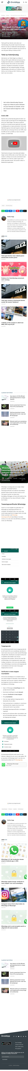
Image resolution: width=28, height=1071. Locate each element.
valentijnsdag (9, 205)
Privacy (10, 809)
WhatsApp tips (19, 760)
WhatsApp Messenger (12, 764)
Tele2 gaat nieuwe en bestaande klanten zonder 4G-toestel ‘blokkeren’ (13, 301)
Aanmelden (4, 1059)
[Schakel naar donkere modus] (24, 2)
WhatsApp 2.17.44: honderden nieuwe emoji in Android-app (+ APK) (12, 860)
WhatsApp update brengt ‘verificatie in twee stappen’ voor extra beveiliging (12, 882)
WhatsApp (20, 809)
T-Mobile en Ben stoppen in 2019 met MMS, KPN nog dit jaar (12, 323)
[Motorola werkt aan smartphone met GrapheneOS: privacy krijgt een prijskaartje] (5, 423)
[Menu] (2, 2)
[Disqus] (14, 349)
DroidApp (3, 15)
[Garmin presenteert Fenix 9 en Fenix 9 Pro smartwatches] (5, 406)
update (15, 809)
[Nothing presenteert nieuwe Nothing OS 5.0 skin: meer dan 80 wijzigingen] (5, 414)
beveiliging (4, 809)
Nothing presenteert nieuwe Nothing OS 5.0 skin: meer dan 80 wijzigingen (18, 414)
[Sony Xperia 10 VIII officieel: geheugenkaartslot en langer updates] (5, 397)
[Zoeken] (26, 2)
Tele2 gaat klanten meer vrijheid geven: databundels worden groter (12, 256)
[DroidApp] (14, 2)
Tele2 (3, 205)
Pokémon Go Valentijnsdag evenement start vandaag (12, 279)
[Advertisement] (14, 87)
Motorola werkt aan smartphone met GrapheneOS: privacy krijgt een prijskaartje (18, 423)
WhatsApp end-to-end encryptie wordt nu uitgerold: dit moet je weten (13, 927)
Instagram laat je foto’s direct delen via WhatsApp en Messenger (12, 904)
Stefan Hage (9, 32)
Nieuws (7, 15)
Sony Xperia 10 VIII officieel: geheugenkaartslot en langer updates (17, 397)
